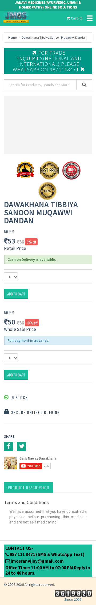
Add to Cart (16, 294)
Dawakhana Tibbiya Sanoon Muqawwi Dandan (54, 37)
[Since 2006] (72, 593)
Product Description (28, 487)
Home (12, 37)
